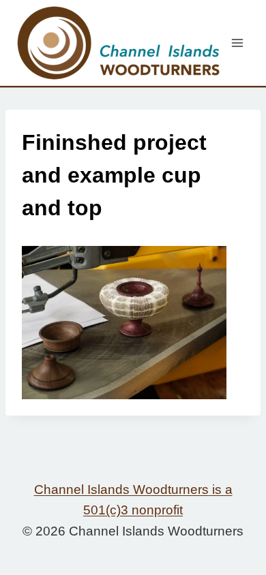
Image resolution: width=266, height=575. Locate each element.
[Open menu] (237, 42)
